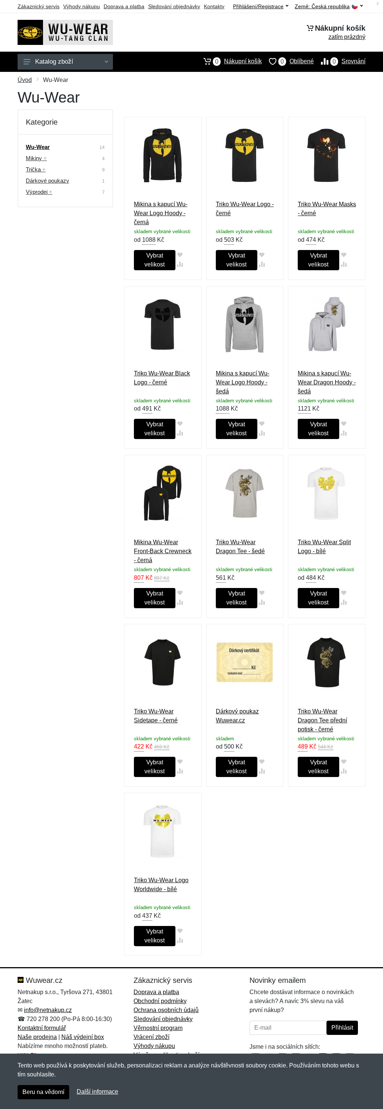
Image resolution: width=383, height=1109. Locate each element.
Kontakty (214, 6)
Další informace (97, 1091)
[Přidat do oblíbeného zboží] (180, 254)
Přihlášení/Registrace (258, 6)
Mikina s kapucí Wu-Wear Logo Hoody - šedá (242, 382)
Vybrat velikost (154, 260)
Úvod (25, 80)
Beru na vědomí (43, 1092)
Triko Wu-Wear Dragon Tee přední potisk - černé (322, 720)
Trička (36, 169)
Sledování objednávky (174, 6)
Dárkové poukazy (47, 180)
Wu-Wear (38, 147)
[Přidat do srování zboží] (180, 264)
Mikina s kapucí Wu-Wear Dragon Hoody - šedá (327, 382)
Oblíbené (297, 61)
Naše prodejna (37, 1037)
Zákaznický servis (38, 6)
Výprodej (39, 192)
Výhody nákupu (81, 6)
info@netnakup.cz (48, 1010)
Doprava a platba (124, 6)
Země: (322, 6)
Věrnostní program (158, 1028)
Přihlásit (342, 1027)
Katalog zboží (54, 61)
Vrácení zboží (151, 1037)
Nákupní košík (238, 61)
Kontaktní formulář (42, 1028)
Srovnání (349, 61)
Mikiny (36, 158)
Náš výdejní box (82, 1037)
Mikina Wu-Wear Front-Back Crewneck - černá (163, 551)
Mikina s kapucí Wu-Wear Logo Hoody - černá (160, 213)
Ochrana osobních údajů (166, 1010)
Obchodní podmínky (160, 1001)
